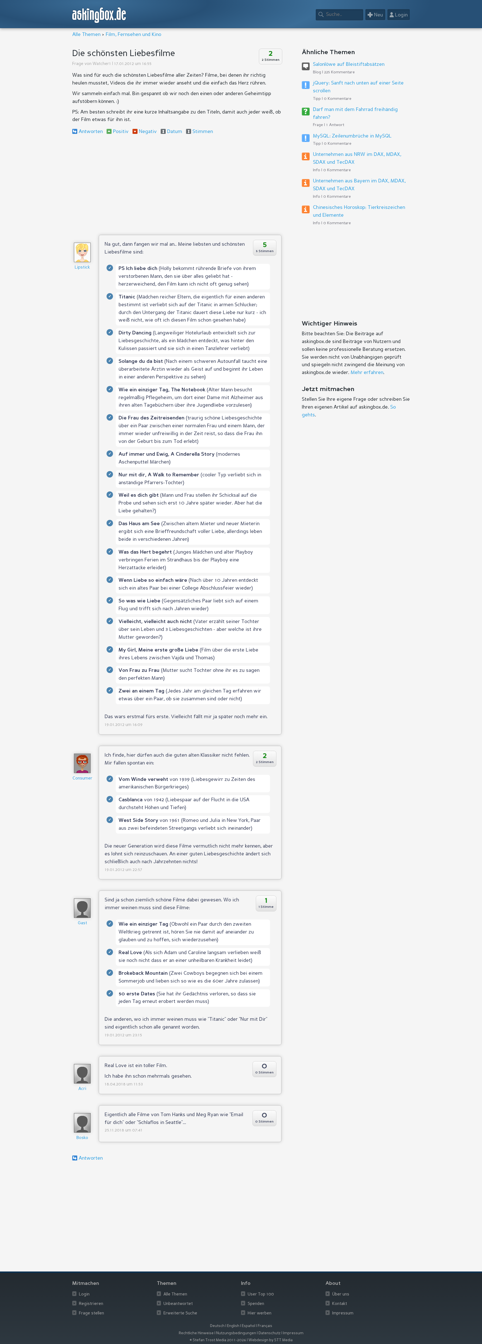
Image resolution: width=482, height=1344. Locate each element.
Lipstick (82, 268)
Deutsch (217, 1326)
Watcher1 (102, 64)
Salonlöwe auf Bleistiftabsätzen (348, 64)
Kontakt (339, 1304)
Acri (82, 1089)
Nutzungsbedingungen (236, 1333)
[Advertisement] (176, 185)
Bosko (82, 1138)
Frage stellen (91, 1313)
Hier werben (259, 1313)
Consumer (82, 778)
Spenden (256, 1304)
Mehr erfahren (367, 372)
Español (248, 1326)
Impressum (342, 1313)
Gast (82, 923)
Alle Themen (86, 34)
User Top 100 (261, 1294)
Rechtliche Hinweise (196, 1333)
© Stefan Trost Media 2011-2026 (218, 1340)
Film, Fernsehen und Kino (133, 34)
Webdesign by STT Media (271, 1340)
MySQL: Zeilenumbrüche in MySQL (352, 136)
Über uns (340, 1294)
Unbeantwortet (178, 1304)
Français (265, 1326)
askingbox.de (99, 15)
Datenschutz (270, 1333)
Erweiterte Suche (180, 1313)
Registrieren (91, 1304)
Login (84, 1294)
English (233, 1326)
